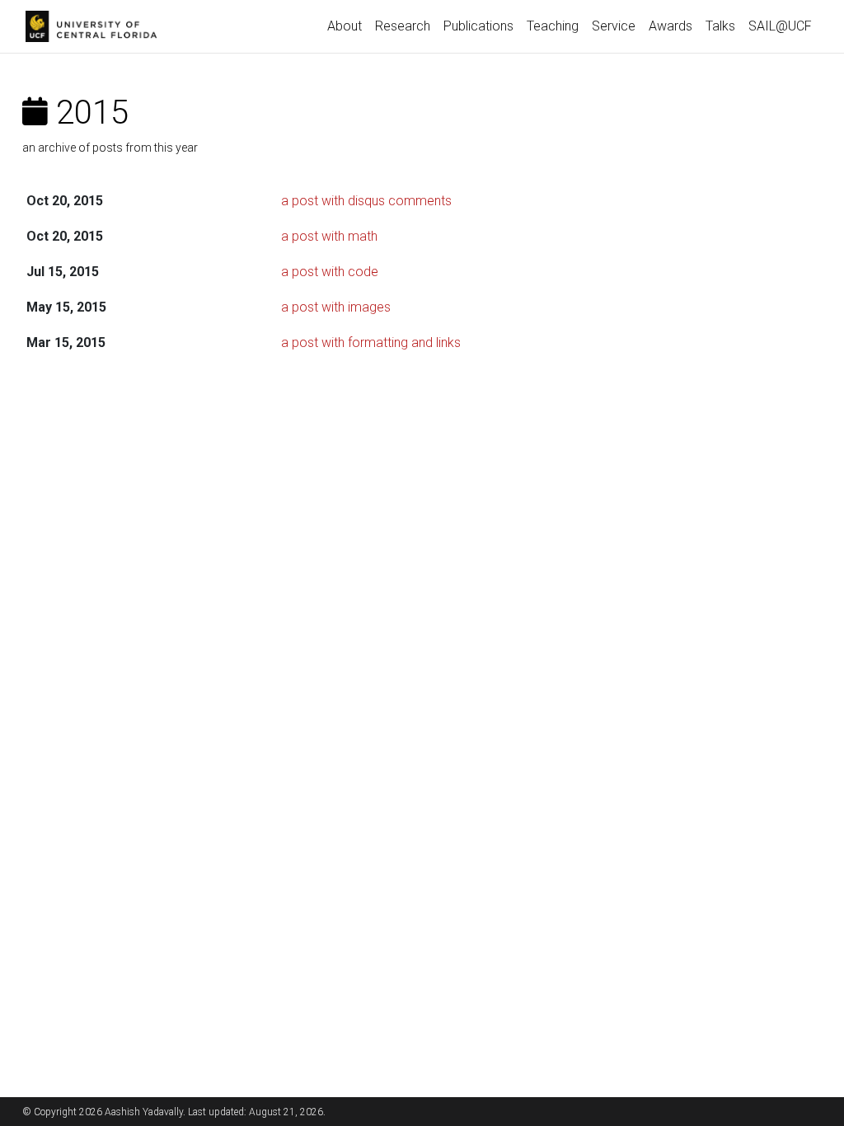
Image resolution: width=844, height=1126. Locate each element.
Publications (478, 26)
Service (613, 26)
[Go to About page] (95, 26)
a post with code (329, 271)
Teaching (553, 26)
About (344, 26)
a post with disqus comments (366, 201)
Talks (720, 26)
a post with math (329, 236)
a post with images (336, 307)
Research (402, 26)
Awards (670, 26)
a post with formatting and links (371, 342)
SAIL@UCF (780, 26)
